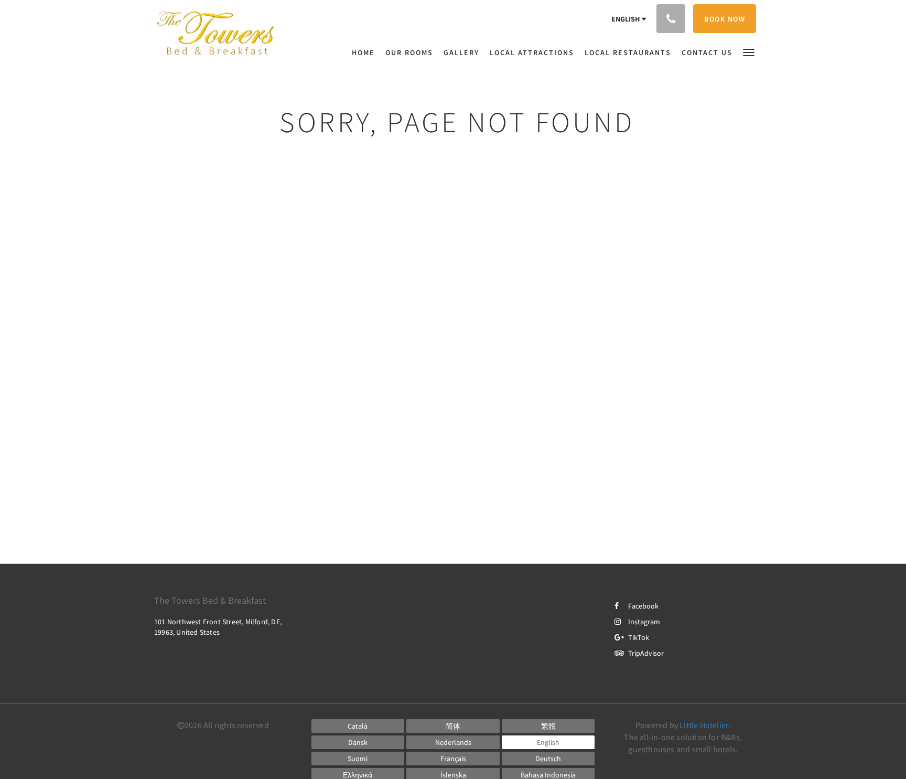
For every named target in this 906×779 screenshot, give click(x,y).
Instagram (644, 621)
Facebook (643, 606)
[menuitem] (366, 52)
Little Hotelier (704, 725)
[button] (749, 52)
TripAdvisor (646, 653)
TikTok (638, 637)
